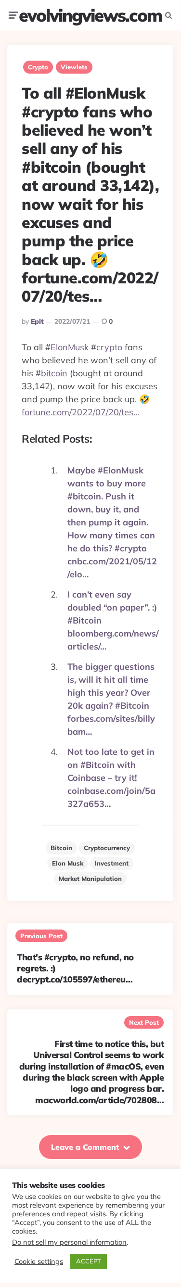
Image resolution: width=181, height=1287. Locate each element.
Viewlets (74, 67)
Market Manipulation (90, 878)
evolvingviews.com (90, 15)
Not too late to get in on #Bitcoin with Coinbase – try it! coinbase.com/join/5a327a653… (111, 777)
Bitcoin (61, 848)
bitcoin (54, 373)
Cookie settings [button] (38, 1261)
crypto (109, 347)
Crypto (38, 67)
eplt (37, 321)
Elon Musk (67, 863)
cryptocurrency (107, 848)
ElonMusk (70, 347)
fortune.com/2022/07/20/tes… (80, 412)
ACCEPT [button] (88, 1261)
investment (112, 863)
